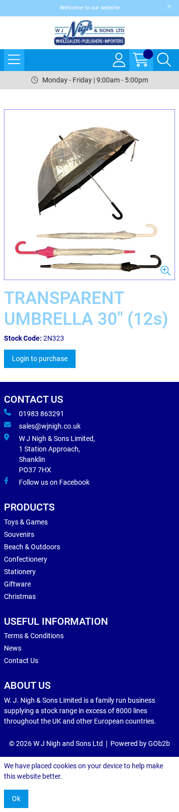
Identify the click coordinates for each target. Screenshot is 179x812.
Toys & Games (26, 522)
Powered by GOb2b (140, 743)
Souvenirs (19, 534)
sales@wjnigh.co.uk (50, 426)
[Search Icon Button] (164, 60)
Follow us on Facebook (54, 482)
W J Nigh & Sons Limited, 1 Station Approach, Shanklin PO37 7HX (57, 454)
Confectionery (25, 559)
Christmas (20, 596)
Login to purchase (40, 359)
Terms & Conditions (34, 636)
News (12, 648)
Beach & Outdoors (32, 547)
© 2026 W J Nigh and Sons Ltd (56, 743)
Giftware (17, 584)
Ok (16, 799)
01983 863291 (41, 414)
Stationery (20, 572)
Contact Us (21, 660)
